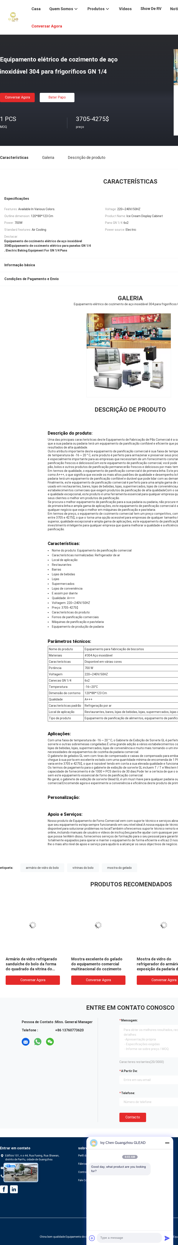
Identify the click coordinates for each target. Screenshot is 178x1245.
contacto (132, 1117)
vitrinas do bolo (83, 867)
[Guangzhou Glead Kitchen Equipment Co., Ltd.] (13, 17)
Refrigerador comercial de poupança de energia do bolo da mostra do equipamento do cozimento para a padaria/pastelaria (28, 969)
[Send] (167, 1238)
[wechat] (50, 1042)
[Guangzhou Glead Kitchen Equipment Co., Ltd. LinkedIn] (14, 1189)
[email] (26, 1042)
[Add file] (92, 1238)
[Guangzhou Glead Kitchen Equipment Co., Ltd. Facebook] (4, 1189)
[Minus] (167, 1142)
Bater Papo (57, 97)
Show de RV (151, 8)
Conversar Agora (17, 97)
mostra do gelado (119, 867)
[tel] (62, 1042)
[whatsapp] (38, 1042)
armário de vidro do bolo (42, 867)
